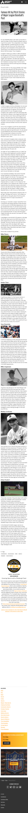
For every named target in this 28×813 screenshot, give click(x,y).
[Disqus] (14, 633)
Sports (20, 553)
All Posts (3, 688)
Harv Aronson (11, 553)
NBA (2, 690)
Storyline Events (5, 715)
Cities (2, 698)
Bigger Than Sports (6, 703)
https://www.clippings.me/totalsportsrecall (14, 604)
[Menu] (26, 2)
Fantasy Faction (5, 709)
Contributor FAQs (4, 799)
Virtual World (4, 725)
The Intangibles (5, 721)
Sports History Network (20, 590)
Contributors (4, 553)
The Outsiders (4, 723)
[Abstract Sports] (6, 2)
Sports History (10, 555)
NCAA (2, 696)
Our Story (3, 802)
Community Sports (5, 707)
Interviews (3, 711)
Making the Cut (5, 713)
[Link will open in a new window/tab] (7, 787)
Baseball (3, 555)
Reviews (3, 727)
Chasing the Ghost (5, 705)
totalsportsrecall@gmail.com (18, 607)
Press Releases (5, 729)
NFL (2, 692)
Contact (2, 807)
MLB (16, 553)
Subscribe (3, 804)
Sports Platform (5, 719)
